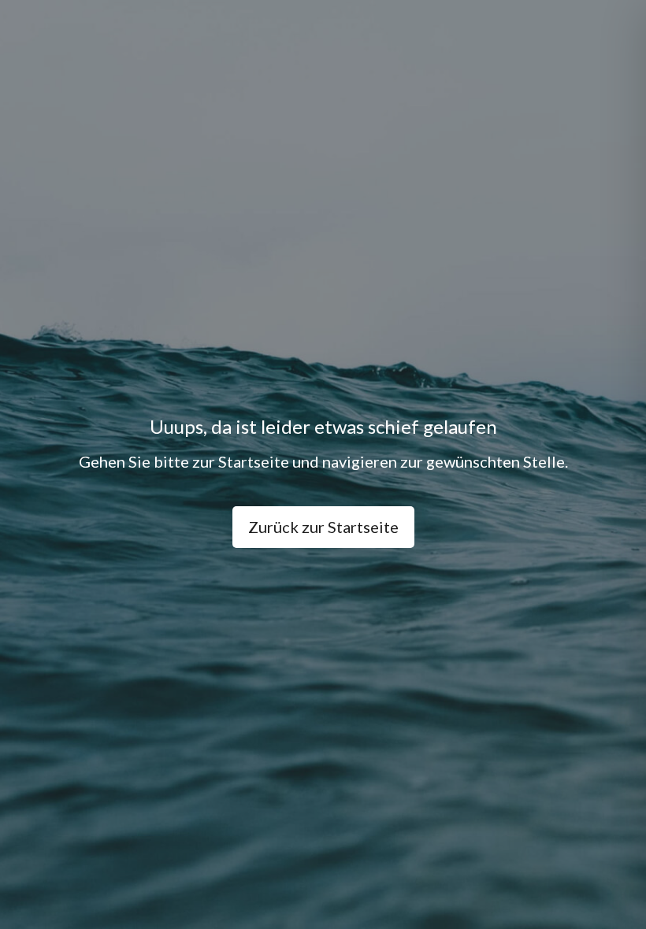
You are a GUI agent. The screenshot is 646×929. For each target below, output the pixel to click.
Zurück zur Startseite (323, 526)
